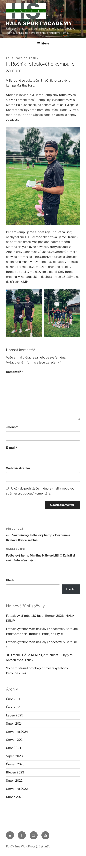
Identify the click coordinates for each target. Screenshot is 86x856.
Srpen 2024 (14, 723)
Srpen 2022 (14, 780)
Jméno (12, 427)
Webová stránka (18, 468)
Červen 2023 (15, 764)
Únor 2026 (13, 699)
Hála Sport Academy (39, 23)
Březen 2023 (15, 772)
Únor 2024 (13, 748)
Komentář (14, 372)
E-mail (11, 447)
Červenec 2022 (17, 789)
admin (34, 58)
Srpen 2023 (14, 756)
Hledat (11, 580)
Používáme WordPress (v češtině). (28, 846)
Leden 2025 (14, 715)
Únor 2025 (13, 707)
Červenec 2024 (17, 732)
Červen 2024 (15, 740)
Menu (45, 43)
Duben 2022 (14, 797)
